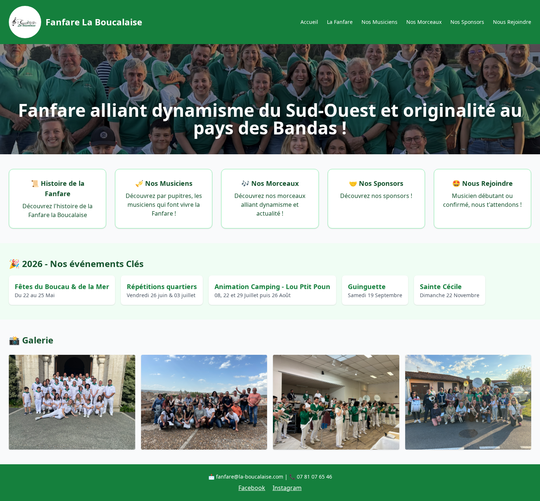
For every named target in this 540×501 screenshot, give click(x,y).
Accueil (309, 21)
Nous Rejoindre (512, 21)
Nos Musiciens (379, 21)
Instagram (287, 488)
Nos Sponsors (467, 21)
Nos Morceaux (424, 21)
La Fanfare (340, 21)
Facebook (251, 488)
